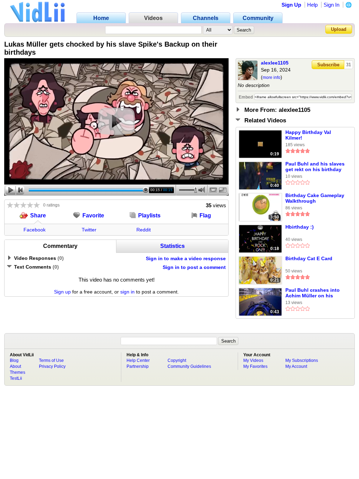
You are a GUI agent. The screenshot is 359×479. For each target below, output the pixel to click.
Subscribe (328, 64)
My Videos (253, 360)
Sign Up (291, 5)
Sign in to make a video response (186, 258)
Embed (246, 97)
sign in (127, 292)
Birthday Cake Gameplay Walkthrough (314, 198)
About (15, 366)
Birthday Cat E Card (308, 258)
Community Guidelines (189, 366)
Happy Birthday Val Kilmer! (308, 135)
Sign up (62, 292)
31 (348, 64)
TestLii (16, 378)
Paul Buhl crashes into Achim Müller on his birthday (312, 293)
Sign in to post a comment (194, 267)
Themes (17, 372)
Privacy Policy (52, 366)
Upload (338, 29)
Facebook (34, 229)
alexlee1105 (275, 63)
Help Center (138, 360)
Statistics (172, 246)
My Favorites (255, 366)
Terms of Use (51, 360)
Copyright (177, 360)
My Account (296, 366)
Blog (14, 360)
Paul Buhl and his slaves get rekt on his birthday (315, 166)
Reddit (143, 229)
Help (312, 5)
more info (271, 77)
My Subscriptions (301, 360)
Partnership (138, 366)
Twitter (89, 229)
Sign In (331, 5)
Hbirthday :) (299, 227)
